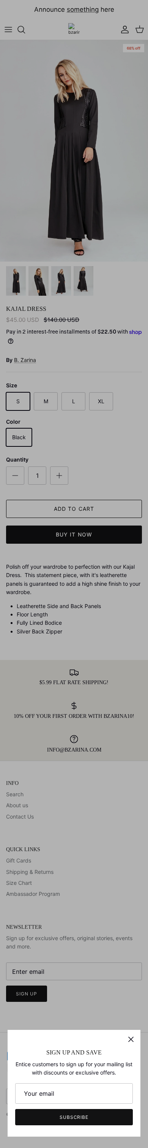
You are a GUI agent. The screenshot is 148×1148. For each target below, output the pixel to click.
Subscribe (74, 1117)
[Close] (131, 1039)
